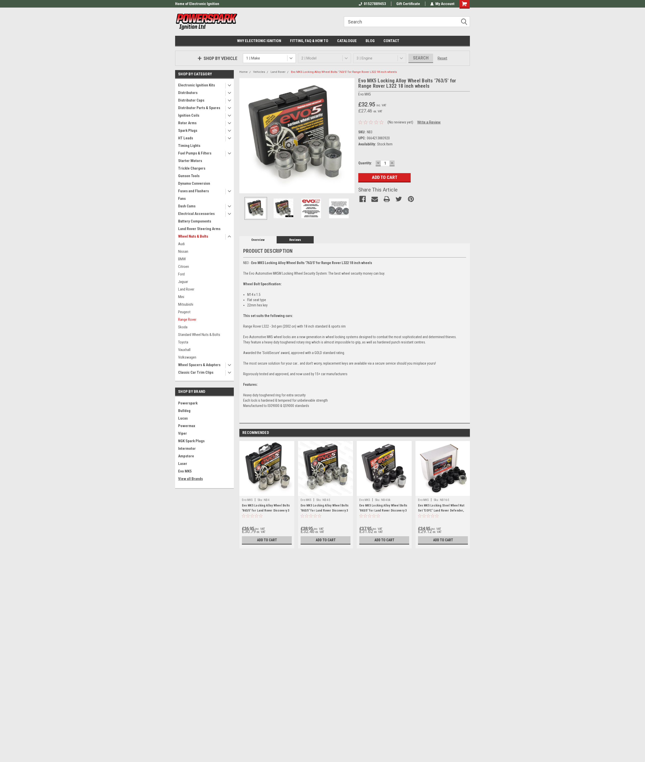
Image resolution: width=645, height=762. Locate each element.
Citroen (183, 266)
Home (243, 72)
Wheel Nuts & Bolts (193, 236)
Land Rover (186, 289)
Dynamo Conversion (194, 183)
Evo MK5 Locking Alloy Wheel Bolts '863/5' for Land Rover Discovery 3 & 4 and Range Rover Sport (266, 510)
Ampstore (186, 456)
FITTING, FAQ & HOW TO (309, 41)
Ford (181, 274)
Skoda (182, 327)
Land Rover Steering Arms (199, 229)
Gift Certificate (408, 4)
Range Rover (187, 319)
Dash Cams (187, 206)
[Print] (386, 199)
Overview (258, 240)
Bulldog (184, 410)
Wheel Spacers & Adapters (199, 365)
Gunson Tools (189, 176)
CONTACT (391, 41)
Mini (181, 297)
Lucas (183, 418)
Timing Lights (189, 145)
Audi (181, 244)
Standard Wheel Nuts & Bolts (199, 334)
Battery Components (194, 221)
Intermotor (187, 448)
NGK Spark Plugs (191, 441)
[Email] (374, 199)
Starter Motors (190, 160)
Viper (182, 433)
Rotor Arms (187, 123)
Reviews (295, 240)
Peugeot (184, 312)
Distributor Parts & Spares (199, 108)
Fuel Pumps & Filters (194, 153)
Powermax (186, 426)
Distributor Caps (191, 100)
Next (349, 135)
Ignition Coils (188, 115)
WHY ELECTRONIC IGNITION (259, 41)
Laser (182, 463)
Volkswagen (187, 357)
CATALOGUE (347, 41)
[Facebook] (362, 199)
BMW (182, 259)
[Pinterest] (411, 199)
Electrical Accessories (196, 213)
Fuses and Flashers (193, 191)
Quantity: (365, 163)
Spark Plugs (187, 130)
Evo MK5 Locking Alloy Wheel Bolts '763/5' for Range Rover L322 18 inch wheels (344, 72)
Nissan (183, 251)
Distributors (188, 92)
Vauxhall (184, 349)
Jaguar (183, 281)
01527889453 (375, 4)
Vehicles (259, 72)
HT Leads (185, 138)
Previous (244, 135)
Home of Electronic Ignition (197, 4)
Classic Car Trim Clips (195, 372)
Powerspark (188, 403)
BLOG (370, 41)
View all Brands (190, 479)
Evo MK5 (185, 471)
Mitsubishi (185, 304)
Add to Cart (267, 540)
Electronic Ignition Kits (196, 85)
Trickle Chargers (191, 168)
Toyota (183, 342)
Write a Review (429, 122)
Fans (182, 198)
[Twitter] (399, 199)
